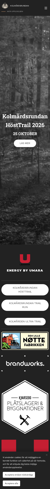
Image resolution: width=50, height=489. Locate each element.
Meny (46, 8)
